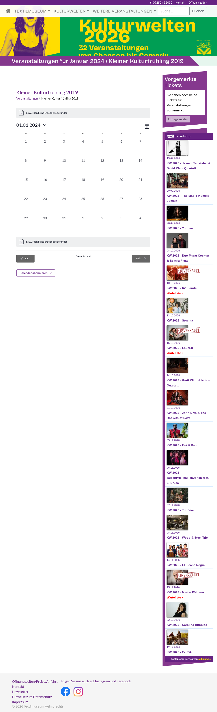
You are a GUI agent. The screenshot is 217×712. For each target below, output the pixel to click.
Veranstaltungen (27, 98)
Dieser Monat (83, 256)
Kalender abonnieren (33, 273)
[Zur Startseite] (9, 11)
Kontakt (180, 2)
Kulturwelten (70, 11)
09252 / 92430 (162, 2)
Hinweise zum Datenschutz (32, 697)
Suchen (198, 11)
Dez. (27, 258)
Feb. (139, 258)
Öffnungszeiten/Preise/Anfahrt (35, 681)
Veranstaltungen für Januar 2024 (58, 61)
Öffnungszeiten (198, 2)
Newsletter (20, 692)
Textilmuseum (30, 11)
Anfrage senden (178, 119)
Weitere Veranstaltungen (122, 11)
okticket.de (204, 659)
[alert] (83, 242)
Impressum (20, 702)
